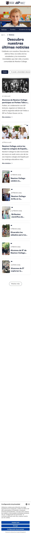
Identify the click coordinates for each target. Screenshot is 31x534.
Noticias (4, 29)
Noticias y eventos (7, 35)
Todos (5, 72)
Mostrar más (15, 284)
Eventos (13, 29)
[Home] (15, 3)
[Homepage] (3, 35)
